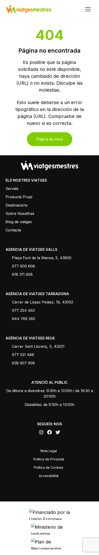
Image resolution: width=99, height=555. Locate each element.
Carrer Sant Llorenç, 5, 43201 (38, 346)
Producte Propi (19, 197)
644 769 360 (23, 318)
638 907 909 (23, 363)
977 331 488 (23, 354)
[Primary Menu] (87, 9)
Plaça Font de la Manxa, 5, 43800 (41, 257)
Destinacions (17, 205)
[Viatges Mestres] (29, 9)
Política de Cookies (48, 467)
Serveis (12, 188)
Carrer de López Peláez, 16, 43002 (42, 302)
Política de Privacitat (48, 459)
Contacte (13, 230)
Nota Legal (49, 451)
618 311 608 (22, 274)
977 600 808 (23, 266)
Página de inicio (49, 139)
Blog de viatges (19, 221)
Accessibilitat (48, 476)
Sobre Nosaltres (20, 213)
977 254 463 (23, 310)
